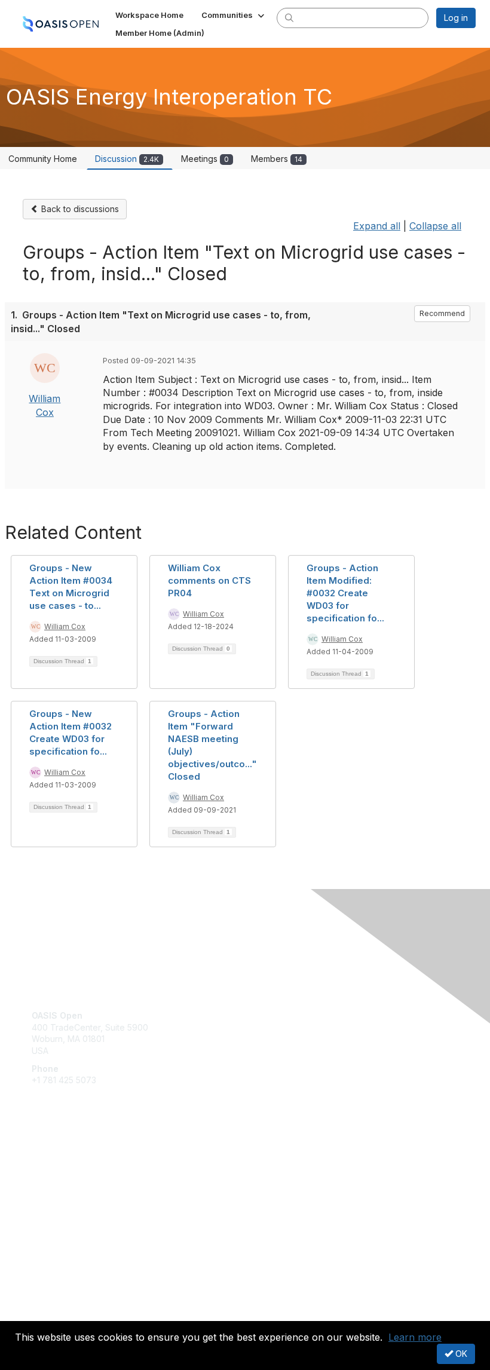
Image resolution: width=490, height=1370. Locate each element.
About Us (50, 1302)
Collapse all (435, 226)
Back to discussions (79, 209)
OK (460, 1353)
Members (276, 159)
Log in (456, 18)
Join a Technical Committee (86, 1194)
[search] (289, 17)
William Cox (64, 626)
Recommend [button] (442, 313)
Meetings (205, 159)
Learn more (415, 1337)
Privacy (46, 1313)
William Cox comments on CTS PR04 (209, 580)
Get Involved (57, 1159)
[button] (233, 15)
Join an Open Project (73, 1176)
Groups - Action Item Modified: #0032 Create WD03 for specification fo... (345, 593)
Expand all (376, 226)
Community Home (42, 159)
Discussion (127, 159)
